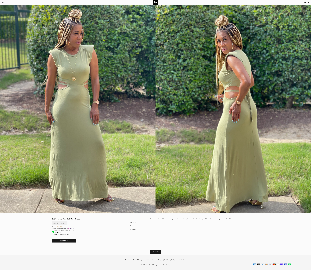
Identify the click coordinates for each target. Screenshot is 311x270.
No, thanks (166, 151)
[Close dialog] (185, 116)
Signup (166, 143)
